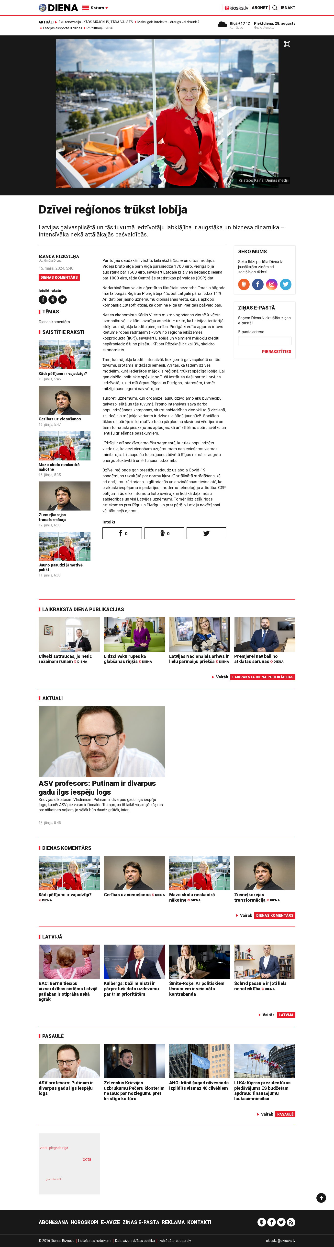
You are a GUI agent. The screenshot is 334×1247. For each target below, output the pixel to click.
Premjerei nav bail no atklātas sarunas (258, 659)
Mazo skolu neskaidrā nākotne (192, 897)
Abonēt (260, 7)
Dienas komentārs (59, 277)
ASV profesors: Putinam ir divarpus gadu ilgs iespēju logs (97, 787)
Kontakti (199, 1222)
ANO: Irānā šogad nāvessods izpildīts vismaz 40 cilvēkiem (199, 1085)
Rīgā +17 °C (240, 23)
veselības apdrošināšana (64, 1168)
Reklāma (173, 1222)
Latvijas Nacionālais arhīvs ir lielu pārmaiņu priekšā (199, 659)
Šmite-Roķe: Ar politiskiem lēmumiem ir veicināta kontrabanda (196, 988)
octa (87, 1159)
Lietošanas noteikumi (94, 1241)
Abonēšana (53, 1222)
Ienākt (288, 7)
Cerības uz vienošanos (60, 419)
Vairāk (222, 677)
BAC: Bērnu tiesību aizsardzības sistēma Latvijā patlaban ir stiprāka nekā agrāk (68, 991)
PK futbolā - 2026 (100, 28)
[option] (167, 117)
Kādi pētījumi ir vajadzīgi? (63, 373)
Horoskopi (85, 1222)
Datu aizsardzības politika (135, 1241)
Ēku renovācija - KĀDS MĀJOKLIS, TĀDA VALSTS (96, 22)
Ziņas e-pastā (140, 1222)
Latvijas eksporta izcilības (62, 28)
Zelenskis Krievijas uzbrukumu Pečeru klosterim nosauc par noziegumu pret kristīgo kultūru (134, 1090)
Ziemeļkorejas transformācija (52, 517)
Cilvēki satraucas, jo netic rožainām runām (65, 659)
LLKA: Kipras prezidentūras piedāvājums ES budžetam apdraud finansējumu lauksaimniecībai (262, 1090)
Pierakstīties (276, 351)
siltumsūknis (81, 1182)
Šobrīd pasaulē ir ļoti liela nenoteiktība (260, 986)
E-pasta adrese (251, 332)
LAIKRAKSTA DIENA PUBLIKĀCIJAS (83, 609)
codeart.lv (183, 1241)
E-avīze (110, 1222)
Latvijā (52, 937)
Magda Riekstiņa (59, 256)
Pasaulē (53, 1036)
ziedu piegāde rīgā (54, 1148)
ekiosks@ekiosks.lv (280, 1241)
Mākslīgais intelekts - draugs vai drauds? (168, 22)
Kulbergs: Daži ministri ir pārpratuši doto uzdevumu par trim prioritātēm (131, 988)
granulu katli (54, 1179)
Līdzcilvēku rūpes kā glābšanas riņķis (128, 659)
